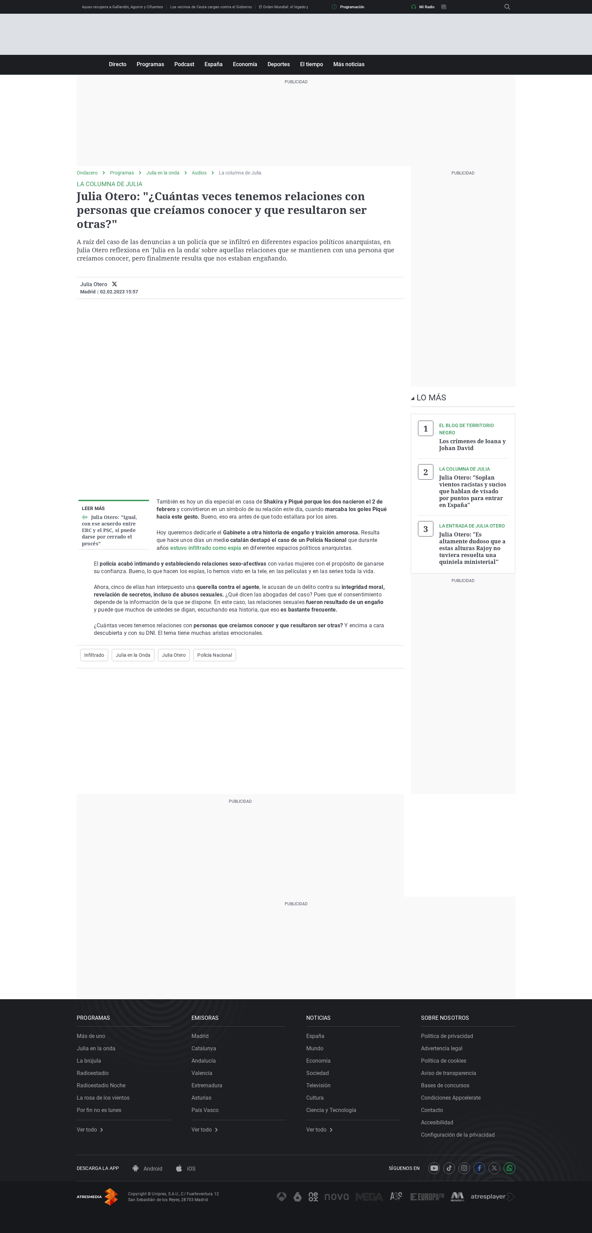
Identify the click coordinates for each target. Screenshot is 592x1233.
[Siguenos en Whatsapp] (509, 1168)
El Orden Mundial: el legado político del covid (297, 7)
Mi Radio (426, 7)
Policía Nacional (214, 655)
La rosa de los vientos (103, 1098)
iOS (191, 1168)
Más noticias (349, 64)
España (214, 64)
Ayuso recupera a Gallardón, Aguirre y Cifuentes (122, 7)
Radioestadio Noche (101, 1085)
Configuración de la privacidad (458, 1135)
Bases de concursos (445, 1085)
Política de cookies (443, 1060)
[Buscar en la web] (507, 6)
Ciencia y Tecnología (331, 1110)
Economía (245, 64)
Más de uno (91, 1036)
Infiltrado (94, 655)
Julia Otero (93, 284)
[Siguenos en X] (494, 1168)
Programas (150, 64)
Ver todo (87, 1130)
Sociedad (317, 1073)
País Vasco (205, 1110)
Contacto (432, 1110)
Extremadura (207, 1085)
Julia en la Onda (133, 655)
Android (152, 1168)
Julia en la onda (163, 173)
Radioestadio (93, 1073)
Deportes (279, 64)
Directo (117, 64)
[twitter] (114, 284)
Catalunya (204, 1048)
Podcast (184, 64)
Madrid (200, 1036)
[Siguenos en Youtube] (434, 1168)
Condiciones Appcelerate (451, 1098)
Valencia (202, 1073)
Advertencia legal (442, 1048)
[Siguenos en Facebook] (479, 1168)
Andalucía (204, 1060)
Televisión (318, 1085)
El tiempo (311, 64)
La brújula (89, 1060)
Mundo (314, 1048)
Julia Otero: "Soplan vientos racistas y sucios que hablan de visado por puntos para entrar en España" (472, 491)
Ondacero (87, 173)
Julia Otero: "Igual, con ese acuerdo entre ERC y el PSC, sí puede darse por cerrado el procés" (109, 530)
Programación (352, 7)
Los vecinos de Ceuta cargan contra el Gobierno (211, 7)
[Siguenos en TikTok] (449, 1168)
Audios (199, 173)
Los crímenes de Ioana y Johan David (472, 444)
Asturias (201, 1098)
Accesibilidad (437, 1122)
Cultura (315, 1098)
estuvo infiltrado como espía (206, 548)
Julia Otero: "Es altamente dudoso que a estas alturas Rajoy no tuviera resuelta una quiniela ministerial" (472, 548)
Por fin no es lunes (99, 1110)
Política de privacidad (447, 1036)
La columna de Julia (240, 173)
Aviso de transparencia (448, 1073)
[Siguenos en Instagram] (464, 1168)
